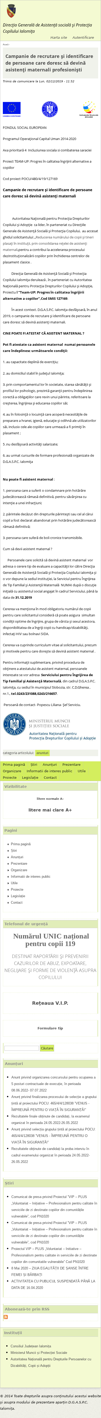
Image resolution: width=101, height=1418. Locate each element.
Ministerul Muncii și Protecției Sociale (39, 1353)
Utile (82, 771)
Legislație (30, 778)
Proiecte (10, 778)
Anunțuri (50, 765)
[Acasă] (11, 11)
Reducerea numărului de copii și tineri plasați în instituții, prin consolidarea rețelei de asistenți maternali (48, 243)
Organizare (12, 771)
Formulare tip (50, 1028)
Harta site (59, 37)
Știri (34, 765)
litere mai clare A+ (50, 810)
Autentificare (83, 37)
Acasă (5, 44)
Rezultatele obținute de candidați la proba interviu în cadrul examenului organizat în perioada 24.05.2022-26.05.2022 (50, 1155)
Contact (50, 778)
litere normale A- (50, 799)
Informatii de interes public (49, 771)
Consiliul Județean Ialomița (31, 1346)
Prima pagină (14, 765)
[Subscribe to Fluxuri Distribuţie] (6, 1317)
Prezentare (71, 765)
